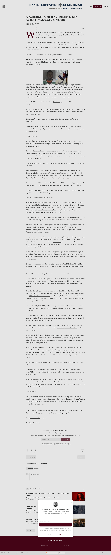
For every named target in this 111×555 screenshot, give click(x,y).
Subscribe (55, 525)
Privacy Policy (68, 530)
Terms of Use (63, 528)
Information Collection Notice (55, 530)
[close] (71, 502)
